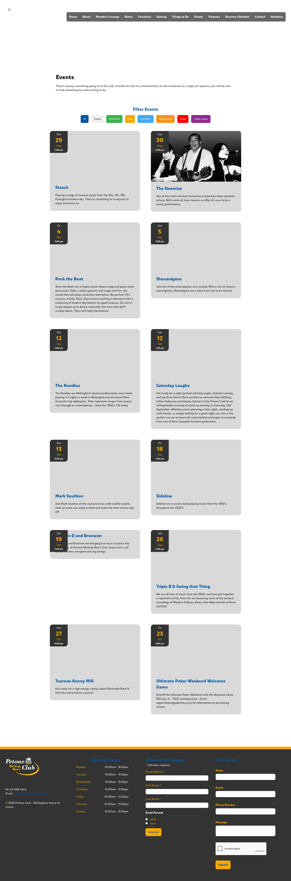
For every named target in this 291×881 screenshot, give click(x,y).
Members (277, 16)
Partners (214, 16)
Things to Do (180, 16)
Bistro (129, 16)
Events (198, 16)
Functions (144, 16)
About (86, 16)
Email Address (155, 771)
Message (221, 822)
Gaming (161, 16)
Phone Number (225, 805)
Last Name (153, 799)
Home (73, 16)
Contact (260, 16)
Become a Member (237, 16)
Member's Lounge (107, 16)
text (153, 823)
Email (220, 788)
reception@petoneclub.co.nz (31, 793)
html (153, 819)
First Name (153, 785)
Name (220, 770)
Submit (223, 865)
